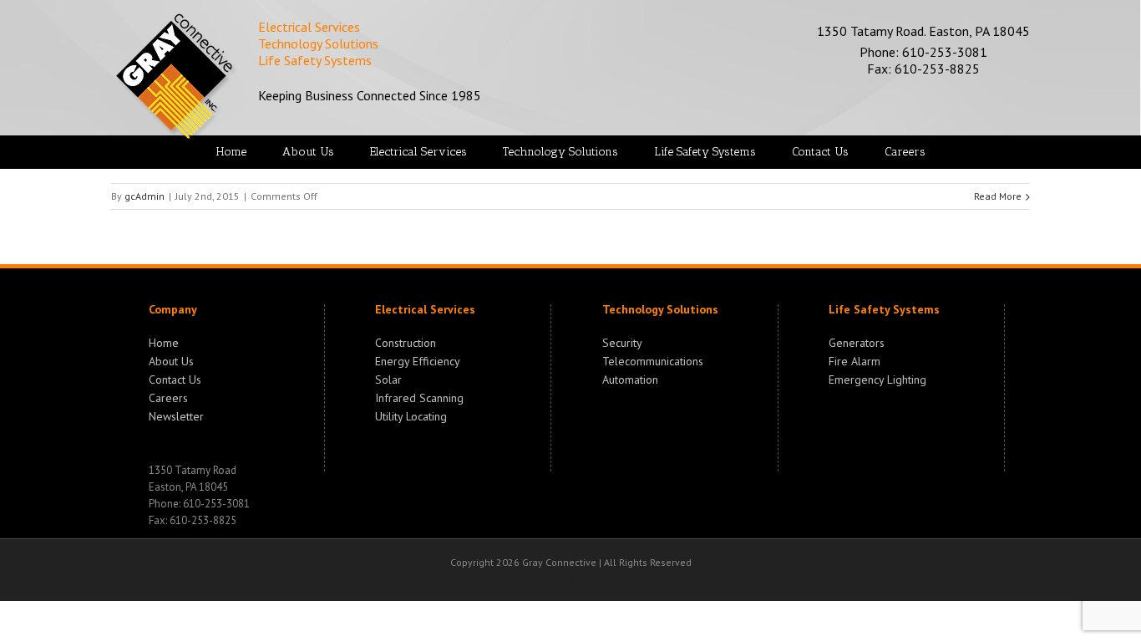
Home (164, 343)
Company (173, 309)
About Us (171, 359)
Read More (998, 196)
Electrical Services (425, 309)
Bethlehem (497, 579)
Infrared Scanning (419, 396)
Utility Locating (411, 414)
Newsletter (176, 414)
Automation (630, 378)
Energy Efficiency (417, 359)
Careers (168, 396)
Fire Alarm (854, 359)
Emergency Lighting (877, 378)
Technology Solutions (660, 309)
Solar (388, 378)
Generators (857, 343)
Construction (405, 343)
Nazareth (583, 579)
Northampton (638, 579)
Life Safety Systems (884, 309)
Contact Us (175, 378)
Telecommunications (652, 359)
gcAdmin (144, 196)
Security (622, 343)
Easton (542, 579)
